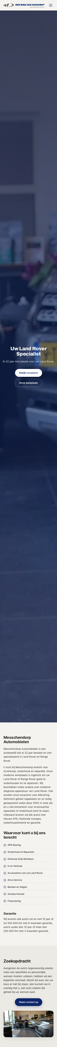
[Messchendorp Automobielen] (24, 5)
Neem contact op (28, 1002)
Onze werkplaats (28, 382)
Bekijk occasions (28, 372)
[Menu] (50, 5)
